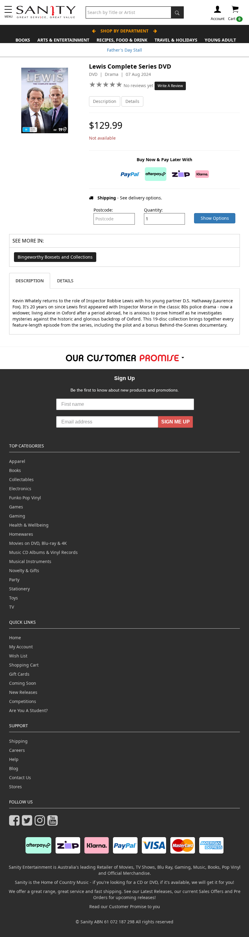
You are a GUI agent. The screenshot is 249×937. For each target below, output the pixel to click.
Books (22, 40)
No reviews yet (139, 85)
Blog (13, 768)
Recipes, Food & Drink (122, 40)
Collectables (21, 479)
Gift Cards (19, 674)
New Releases (23, 692)
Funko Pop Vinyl (25, 498)
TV (11, 607)
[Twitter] (28, 823)
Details (132, 101)
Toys (13, 598)
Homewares (21, 534)
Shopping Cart (24, 665)
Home (15, 637)
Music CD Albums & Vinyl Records (43, 552)
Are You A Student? (28, 710)
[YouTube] (53, 823)
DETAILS (65, 280)
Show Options (215, 218)
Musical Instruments (30, 561)
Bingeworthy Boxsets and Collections (55, 257)
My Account (21, 647)
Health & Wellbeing (29, 525)
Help (14, 759)
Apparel (17, 461)
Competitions (22, 701)
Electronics (20, 488)
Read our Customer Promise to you (124, 906)
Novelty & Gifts (24, 570)
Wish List (18, 656)
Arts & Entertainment (63, 40)
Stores (15, 786)
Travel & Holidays (176, 40)
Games (16, 507)
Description (104, 101)
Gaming (17, 516)
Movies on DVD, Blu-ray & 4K (38, 543)
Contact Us (20, 777)
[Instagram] (41, 823)
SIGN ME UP (175, 421)
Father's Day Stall (124, 50)
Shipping (18, 741)
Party (14, 579)
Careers (17, 750)
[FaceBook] (15, 823)
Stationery (19, 589)
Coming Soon (22, 683)
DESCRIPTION (29, 280)
